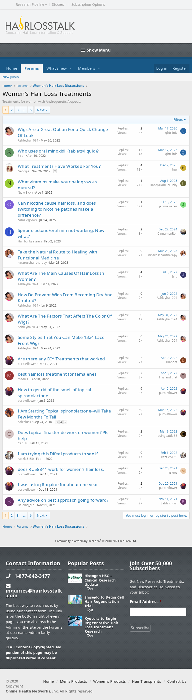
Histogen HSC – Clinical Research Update (100, 580)
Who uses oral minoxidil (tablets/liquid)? (58, 151)
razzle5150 (26, 459)
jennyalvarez (168, 206)
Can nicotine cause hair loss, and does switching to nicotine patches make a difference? (57, 209)
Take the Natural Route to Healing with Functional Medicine (58, 255)
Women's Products (109, 681)
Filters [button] (178, 119)
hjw (174, 169)
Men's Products (73, 681)
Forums (31, 68)
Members (86, 68)
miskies (171, 472)
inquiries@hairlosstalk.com (34, 593)
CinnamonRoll (167, 233)
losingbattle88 (167, 436)
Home (11, 68)
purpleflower (27, 364)
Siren (21, 156)
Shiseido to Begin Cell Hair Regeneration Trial (104, 601)
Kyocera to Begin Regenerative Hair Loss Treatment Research (101, 625)
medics (23, 379)
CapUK (23, 443)
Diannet (171, 362)
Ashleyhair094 (28, 140)
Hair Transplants (146, 681)
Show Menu (99, 50)
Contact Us (176, 681)
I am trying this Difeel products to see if (58, 454)
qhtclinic (171, 132)
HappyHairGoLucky (163, 185)
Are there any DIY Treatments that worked (61, 359)
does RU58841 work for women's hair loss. (61, 469)
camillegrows (27, 220)
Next (40, 110)
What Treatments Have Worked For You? (59, 166)
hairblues (24, 422)
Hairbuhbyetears (30, 241)
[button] (70, 68)
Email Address (146, 601)
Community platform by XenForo (96, 541)
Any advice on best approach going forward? (63, 500)
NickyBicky (25, 192)
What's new (56, 68)
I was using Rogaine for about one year (58, 484)
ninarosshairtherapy (32, 262)
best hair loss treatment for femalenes (57, 374)
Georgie (23, 171)
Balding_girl (26, 505)
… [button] (24, 110)
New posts (10, 76)
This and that (168, 377)
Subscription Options (88, 4)
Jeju (174, 276)
